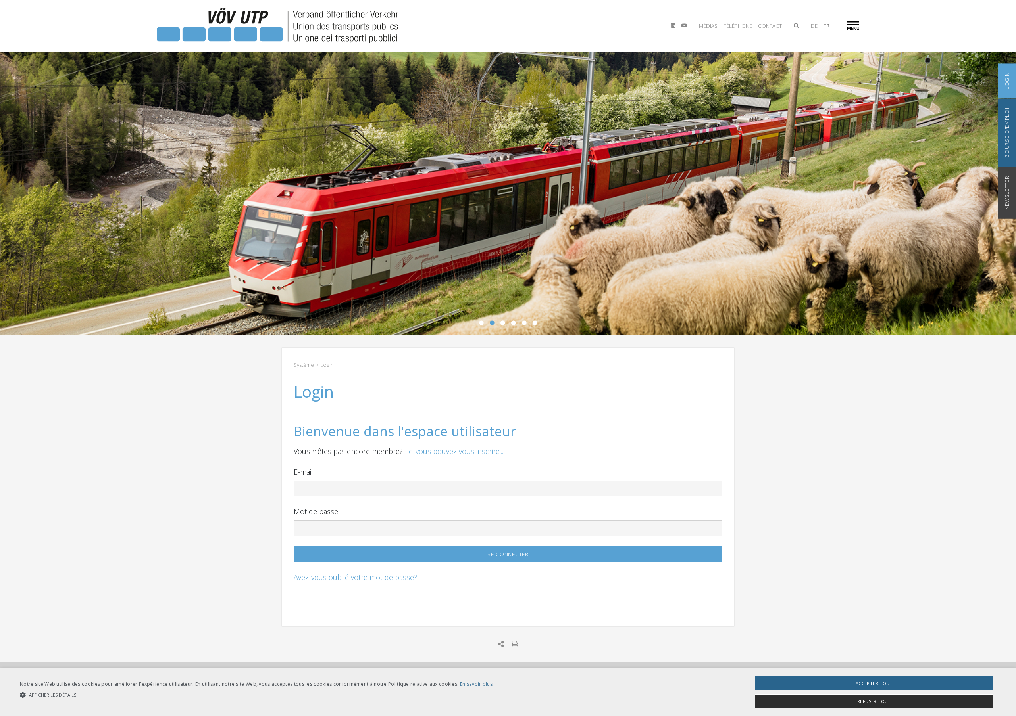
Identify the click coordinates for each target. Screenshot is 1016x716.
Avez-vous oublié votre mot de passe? (355, 577)
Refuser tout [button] (874, 701)
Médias (708, 25)
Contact (770, 25)
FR (826, 25)
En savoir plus (476, 684)
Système (304, 364)
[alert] (508, 692)
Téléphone (738, 25)
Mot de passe (316, 511)
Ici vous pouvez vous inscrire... (455, 451)
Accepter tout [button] (874, 683)
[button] (256, 694)
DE (814, 25)
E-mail (303, 472)
